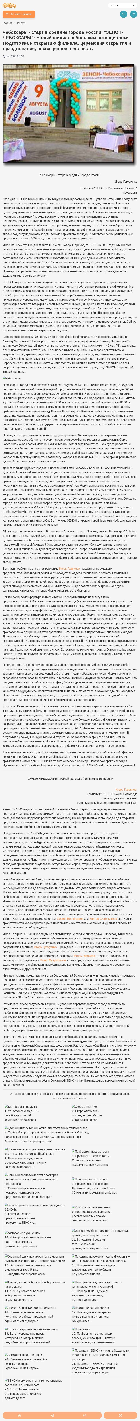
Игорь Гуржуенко (45, 947)
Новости (21, 23)
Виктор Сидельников (103, 918)
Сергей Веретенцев (70, 918)
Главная (7, 23)
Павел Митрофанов (53, 960)
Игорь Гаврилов (69, 568)
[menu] (133, 14)
